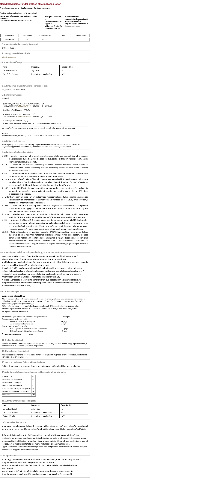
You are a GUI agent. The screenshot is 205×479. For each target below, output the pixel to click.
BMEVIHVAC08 (24, 106)
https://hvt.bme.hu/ (9, 57)
